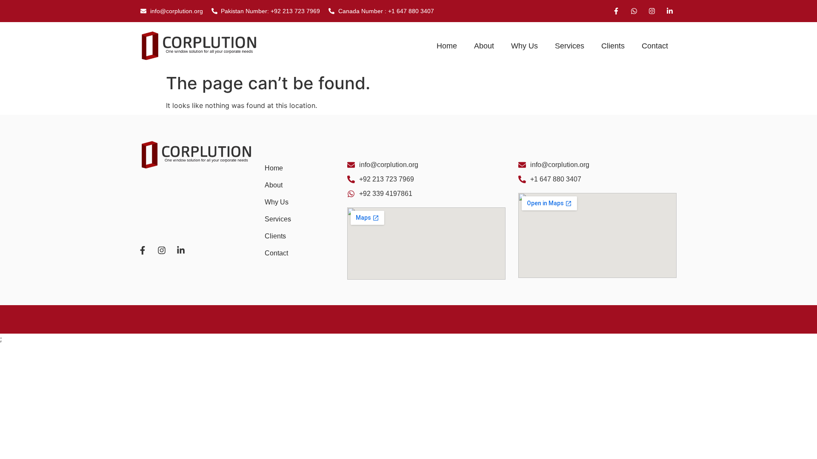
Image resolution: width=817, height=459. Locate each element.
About (484, 46)
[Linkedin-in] (670, 11)
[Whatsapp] (634, 11)
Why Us (524, 46)
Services (569, 46)
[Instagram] (652, 11)
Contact (655, 46)
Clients (613, 46)
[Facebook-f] (616, 11)
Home (447, 46)
